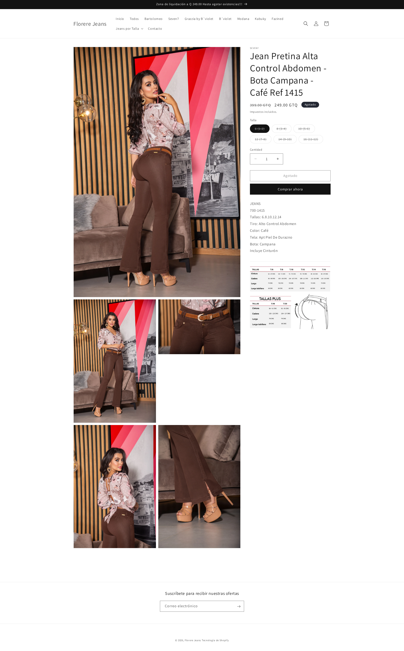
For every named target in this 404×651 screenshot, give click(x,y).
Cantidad (256, 150)
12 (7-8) (263, 140)
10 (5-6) (306, 129)
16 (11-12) (313, 140)
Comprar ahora (290, 189)
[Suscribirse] (239, 606)
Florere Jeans (193, 640)
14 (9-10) (287, 140)
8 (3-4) (284, 129)
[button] (129, 28)
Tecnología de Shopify (215, 640)
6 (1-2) (262, 129)
